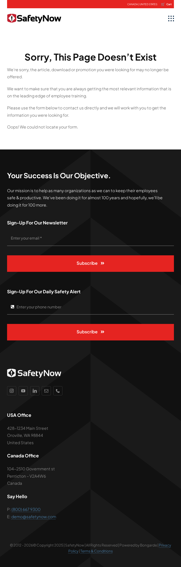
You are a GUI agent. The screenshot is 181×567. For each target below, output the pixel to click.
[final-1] (34, 10)
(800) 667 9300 (26, 509)
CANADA (132, 4)
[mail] (46, 390)
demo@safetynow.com (33, 516)
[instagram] (11, 390)
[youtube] (23, 390)
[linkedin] (34, 390)
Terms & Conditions (96, 551)
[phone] (57, 390)
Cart (166, 4)
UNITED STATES (148, 4)
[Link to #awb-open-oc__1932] (171, 18)
